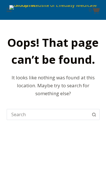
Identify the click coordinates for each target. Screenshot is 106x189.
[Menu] (9, 9)
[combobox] (48, 114)
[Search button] (94, 114)
